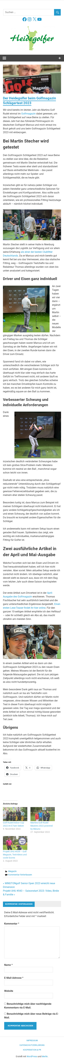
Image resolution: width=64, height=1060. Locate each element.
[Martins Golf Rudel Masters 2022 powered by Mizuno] (42, 814)
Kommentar (11, 923)
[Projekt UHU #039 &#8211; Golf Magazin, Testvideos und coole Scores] (15, 843)
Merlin (45, 1056)
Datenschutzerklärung (32, 1045)
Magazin (12, 871)
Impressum (32, 1040)
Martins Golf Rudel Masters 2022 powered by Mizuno (41, 825)
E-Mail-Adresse (13, 977)
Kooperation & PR (32, 1050)
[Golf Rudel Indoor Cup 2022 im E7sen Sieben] (15, 814)
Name (8, 964)
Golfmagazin (28, 113)
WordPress (32, 1056)
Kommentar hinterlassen (20, 874)
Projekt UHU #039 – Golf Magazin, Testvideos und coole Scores (15, 854)
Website (8, 990)
